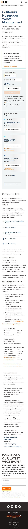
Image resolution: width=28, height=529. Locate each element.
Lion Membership (8, 359)
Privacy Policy (17, 497)
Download (6, 488)
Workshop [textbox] (9, 75)
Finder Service (19, 321)
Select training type (9, 72)
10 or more (7, 103)
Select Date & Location (13, 88)
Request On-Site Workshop (10, 66)
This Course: (8, 119)
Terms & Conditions (9, 497)
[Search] (22, 2)
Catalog (3, 5)
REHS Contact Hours (9, 357)
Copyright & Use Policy (10, 516)
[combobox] (10, 75)
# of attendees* (8, 79)
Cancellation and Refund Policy (13, 515)
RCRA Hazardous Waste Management (10, 438)
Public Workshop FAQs (10, 444)
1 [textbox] (14, 80)
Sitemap (14, 517)
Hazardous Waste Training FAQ (12, 446)
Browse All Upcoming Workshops (11, 324)
